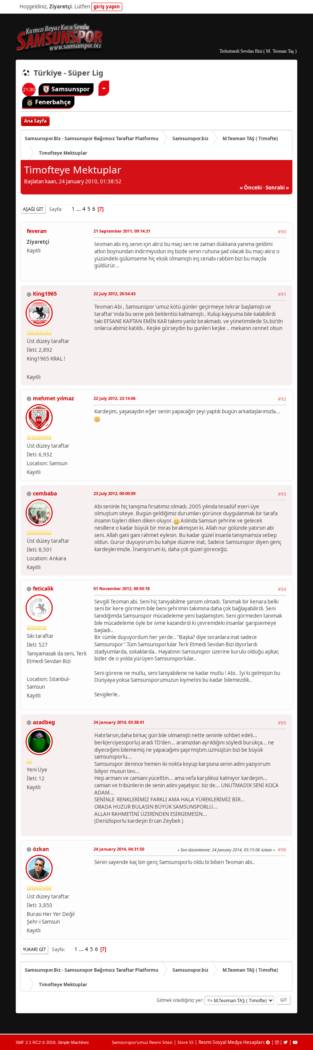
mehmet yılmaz (53, 398)
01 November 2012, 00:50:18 (122, 588)
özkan (41, 849)
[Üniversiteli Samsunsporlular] (30, 670)
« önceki (251, 187)
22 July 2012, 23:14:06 (115, 398)
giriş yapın (107, 6)
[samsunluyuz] (30, 367)
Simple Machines (73, 1042)
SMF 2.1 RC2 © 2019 (35, 1042)
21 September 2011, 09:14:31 (122, 231)
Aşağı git (33, 209)
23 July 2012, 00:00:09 (115, 493)
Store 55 (185, 1042)
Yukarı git (34, 949)
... (79, 208)
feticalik (43, 588)
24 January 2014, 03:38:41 (119, 722)
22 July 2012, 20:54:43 (115, 293)
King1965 (45, 293)
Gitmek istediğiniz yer (179, 1000)
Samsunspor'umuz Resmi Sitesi (142, 1042)
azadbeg (44, 722)
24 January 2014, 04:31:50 (119, 849)
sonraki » (277, 187)
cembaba (45, 493)
